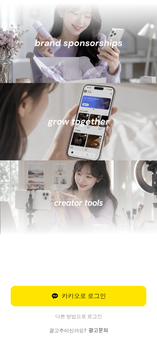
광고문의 (98, 330)
